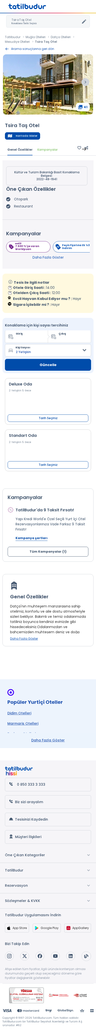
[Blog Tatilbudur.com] (86, 956)
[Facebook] (39, 956)
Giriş (19, 334)
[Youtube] (55, 956)
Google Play (50, 928)
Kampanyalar (47, 150)
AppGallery (80, 928)
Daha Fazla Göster (48, 257)
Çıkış (62, 334)
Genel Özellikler (19, 150)
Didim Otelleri (19, 713)
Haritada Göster (26, 136)
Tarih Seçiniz (48, 418)
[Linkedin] (70, 956)
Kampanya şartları (32, 538)
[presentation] (85, 82)
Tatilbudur (12, 37)
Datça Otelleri (61, 37)
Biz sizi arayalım (29, 801)
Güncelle (48, 364)
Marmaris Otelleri (22, 723)
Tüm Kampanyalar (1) (48, 551)
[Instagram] (9, 956)
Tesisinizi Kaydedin (31, 819)
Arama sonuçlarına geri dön (32, 49)
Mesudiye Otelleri (17, 42)
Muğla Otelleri (36, 37)
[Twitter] (24, 956)
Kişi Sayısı (23, 347)
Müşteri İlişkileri (28, 836)
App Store (20, 928)
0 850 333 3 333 (31, 784)
